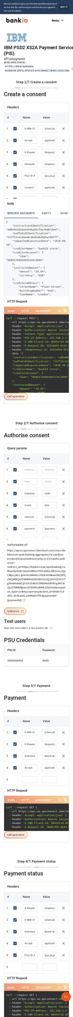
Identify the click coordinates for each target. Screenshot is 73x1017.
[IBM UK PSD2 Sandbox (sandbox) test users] (51, 628)
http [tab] (25, 311)
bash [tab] (11, 311)
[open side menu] (66, 996)
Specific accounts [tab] (21, 213)
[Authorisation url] (23, 600)
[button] (16, 396)
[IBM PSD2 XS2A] (17, 37)
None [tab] (64, 213)
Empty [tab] (46, 213)
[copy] (65, 310)
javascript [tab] (43, 311)
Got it (64, 7)
